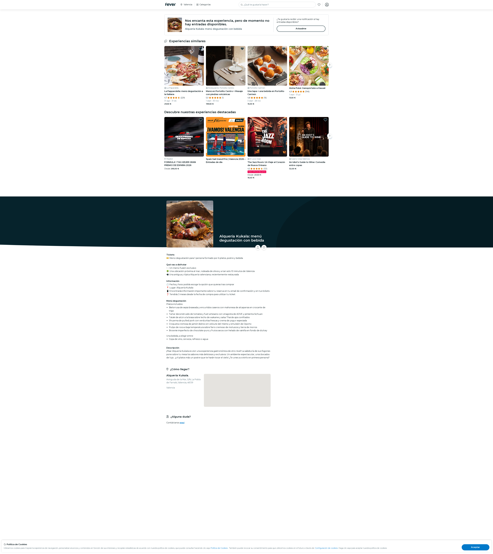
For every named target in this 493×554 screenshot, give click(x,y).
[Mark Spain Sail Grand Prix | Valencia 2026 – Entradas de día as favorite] (242, 119)
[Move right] (329, 64)
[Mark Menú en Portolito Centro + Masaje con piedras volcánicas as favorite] (242, 48)
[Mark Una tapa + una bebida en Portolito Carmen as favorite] (284, 48)
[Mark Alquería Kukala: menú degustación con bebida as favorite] (264, 247)
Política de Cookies (219, 548)
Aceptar (475, 547)
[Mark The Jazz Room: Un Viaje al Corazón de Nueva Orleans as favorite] (284, 119)
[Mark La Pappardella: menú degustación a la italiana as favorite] (200, 48)
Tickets (300, 246)
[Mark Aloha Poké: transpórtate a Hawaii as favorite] (325, 48)
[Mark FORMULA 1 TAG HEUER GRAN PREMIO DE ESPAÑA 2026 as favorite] (200, 119)
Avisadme (301, 28)
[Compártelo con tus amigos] (257, 247)
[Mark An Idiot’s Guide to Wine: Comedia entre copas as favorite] (325, 119)
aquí (182, 422)
